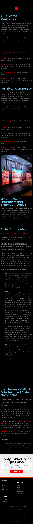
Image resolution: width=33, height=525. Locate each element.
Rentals (20, 482)
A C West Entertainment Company (16, 506)
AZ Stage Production (7, 78)
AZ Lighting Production (8, 72)
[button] (16, 8)
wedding (20, 421)
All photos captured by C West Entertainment (15, 233)
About (4, 496)
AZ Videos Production (7, 46)
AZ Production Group (7, 38)
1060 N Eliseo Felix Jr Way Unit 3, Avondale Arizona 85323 (18, 509)
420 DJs (3, 64)
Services (5, 481)
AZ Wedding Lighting (7, 52)
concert (8, 423)
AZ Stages (4, 58)
